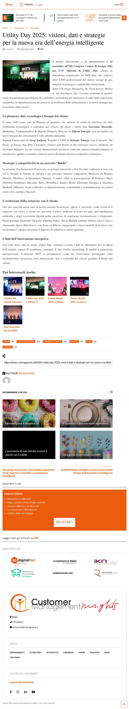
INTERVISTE (52, 652)
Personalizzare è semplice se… (23, 423)
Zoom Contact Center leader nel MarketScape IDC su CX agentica (68, 18)
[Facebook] (11, 692)
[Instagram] (18, 692)
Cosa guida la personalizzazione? (81, 454)
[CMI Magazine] (29, 6)
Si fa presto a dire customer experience (85, 423)
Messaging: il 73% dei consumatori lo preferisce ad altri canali (26, 18)
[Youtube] (33, 692)
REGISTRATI (64, 522)
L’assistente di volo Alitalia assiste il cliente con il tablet (26, 452)
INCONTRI (94, 652)
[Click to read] (29, 413)
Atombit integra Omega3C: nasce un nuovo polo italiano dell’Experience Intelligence (87, 471)
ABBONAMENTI (17, 652)
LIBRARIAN (68, 652)
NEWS (107, 652)
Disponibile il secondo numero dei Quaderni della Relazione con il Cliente (110, 18)
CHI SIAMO (15, 657)
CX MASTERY (35, 652)
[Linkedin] (25, 692)
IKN (36, 538)
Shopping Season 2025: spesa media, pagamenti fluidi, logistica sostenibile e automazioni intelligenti (29, 472)
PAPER (82, 652)
